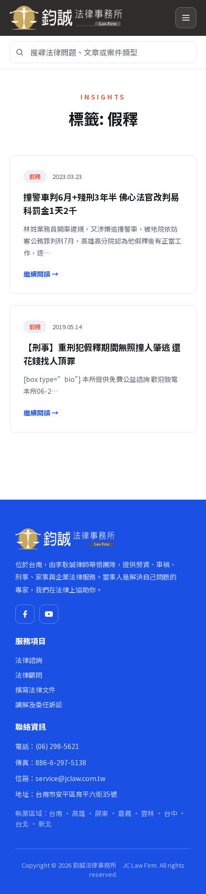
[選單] (185, 17)
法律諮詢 (28, 660)
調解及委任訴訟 (38, 704)
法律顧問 (28, 675)
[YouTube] (48, 614)
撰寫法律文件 (35, 689)
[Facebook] (24, 614)
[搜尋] (20, 52)
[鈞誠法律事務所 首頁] (89, 18)
